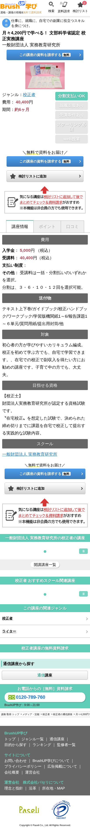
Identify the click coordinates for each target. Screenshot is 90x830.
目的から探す (15, 745)
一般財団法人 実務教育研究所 (29, 454)
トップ (10, 739)
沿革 (32, 788)
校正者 (29, 94)
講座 (44, 675)
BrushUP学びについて (51, 761)
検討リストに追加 (33, 176)
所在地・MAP (53, 788)
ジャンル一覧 (32, 739)
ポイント (47, 226)
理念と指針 (13, 788)
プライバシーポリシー (23, 766)
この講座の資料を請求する (44, 55)
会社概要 (11, 772)
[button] (45, 551)
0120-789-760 (30, 697)
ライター (9, 631)
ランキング (42, 745)
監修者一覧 (66, 745)
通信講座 (57, 739)
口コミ (72, 226)
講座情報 (19, 226)
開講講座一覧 (45, 565)
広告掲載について (62, 766)
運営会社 (32, 772)
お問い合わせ (15, 761)
